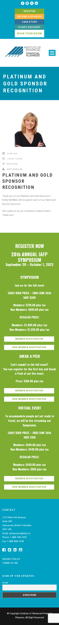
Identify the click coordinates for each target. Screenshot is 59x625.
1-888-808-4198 (15, 541)
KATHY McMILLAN (14, 169)
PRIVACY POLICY (11, 559)
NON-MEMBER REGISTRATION (29, 347)
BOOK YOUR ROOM (29, 33)
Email (5, 582)
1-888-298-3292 (18, 537)
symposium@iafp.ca (19, 533)
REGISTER (29, 11)
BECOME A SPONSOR (29, 16)
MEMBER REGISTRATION (29, 338)
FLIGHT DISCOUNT (29, 27)
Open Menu (52, 53)
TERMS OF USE (10, 563)
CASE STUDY (29, 22)
